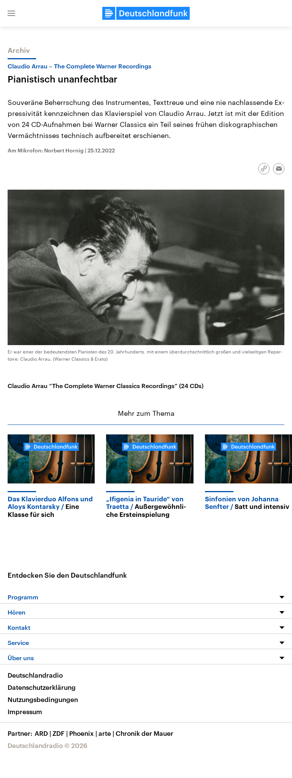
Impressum (25, 711)
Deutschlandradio (35, 675)
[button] (11, 13)
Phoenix (83, 733)
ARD (43, 733)
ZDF (60, 733)
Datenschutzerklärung (42, 687)
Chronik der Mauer (144, 733)
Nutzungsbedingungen (43, 699)
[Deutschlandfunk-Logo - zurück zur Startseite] (146, 13)
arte (106, 733)
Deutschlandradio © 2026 (47, 745)
